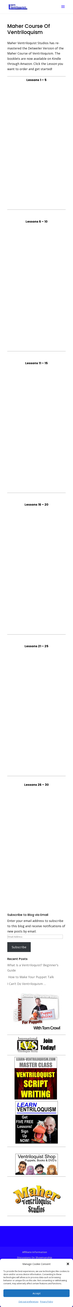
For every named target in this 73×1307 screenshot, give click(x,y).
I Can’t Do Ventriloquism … (26, 984)
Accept (37, 1293)
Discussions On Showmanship (34, 1257)
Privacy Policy (46, 1301)
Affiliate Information (34, 1252)
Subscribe (19, 947)
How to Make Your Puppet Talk (31, 977)
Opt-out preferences (28, 1301)
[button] (68, 1264)
